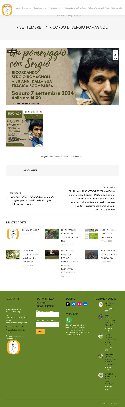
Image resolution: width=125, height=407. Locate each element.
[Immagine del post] (13, 234)
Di (64, 157)
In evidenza (12, 51)
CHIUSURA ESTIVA (30, 230)
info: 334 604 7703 (90, 2)
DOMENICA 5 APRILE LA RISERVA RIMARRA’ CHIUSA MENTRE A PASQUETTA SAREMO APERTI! (69, 262)
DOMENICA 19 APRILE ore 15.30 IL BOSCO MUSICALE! (110, 379)
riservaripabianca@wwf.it (109, 2)
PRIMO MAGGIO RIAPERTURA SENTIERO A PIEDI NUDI (69, 235)
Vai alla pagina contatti (16, 326)
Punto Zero (114, 403)
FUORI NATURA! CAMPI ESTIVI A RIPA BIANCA (107, 233)
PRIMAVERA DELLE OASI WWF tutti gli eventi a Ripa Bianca (30, 256)
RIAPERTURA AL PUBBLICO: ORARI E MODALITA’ (108, 254)
